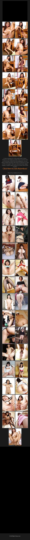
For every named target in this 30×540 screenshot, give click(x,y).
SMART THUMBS (18, 445)
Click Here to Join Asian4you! (15, 168)
